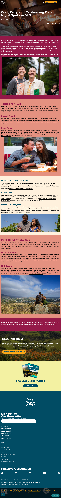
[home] (3, 2)
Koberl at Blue (26, 132)
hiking (53, 270)
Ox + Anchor (50, 134)
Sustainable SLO (5, 449)
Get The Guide (51, 2)
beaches (10, 272)
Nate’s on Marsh (6, 135)
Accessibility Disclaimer (7, 461)
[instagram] (30, 473)
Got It (3, 494)
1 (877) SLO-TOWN (6, 464)
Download (29, 386)
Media (2, 452)
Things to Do (6, 426)
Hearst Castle (16, 256)
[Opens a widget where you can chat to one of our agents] (55, 495)
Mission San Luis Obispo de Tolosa (31, 256)
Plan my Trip (6, 429)
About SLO (5, 436)
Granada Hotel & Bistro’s (22, 122)
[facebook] (2, 473)
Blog (2, 442)
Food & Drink (6, 431)
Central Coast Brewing (8, 195)
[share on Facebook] (52, 23)
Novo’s (51, 118)
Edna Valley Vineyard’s (18, 207)
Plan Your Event (5, 447)
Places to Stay (6, 433)
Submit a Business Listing (8, 454)
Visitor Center (6, 438)
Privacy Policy (5, 459)
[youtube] (44, 473)
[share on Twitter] (55, 23)
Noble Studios (25, 484)
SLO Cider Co (25, 197)
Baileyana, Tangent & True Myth (32, 209)
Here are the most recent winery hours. (21, 188)
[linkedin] (16, 473)
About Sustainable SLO (13, 352)
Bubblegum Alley (38, 260)
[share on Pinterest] (48, 23)
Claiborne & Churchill (23, 212)
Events (3, 445)
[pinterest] (59, 473)
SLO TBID (3, 457)
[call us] (43, 2)
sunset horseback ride (36, 273)
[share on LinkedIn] (59, 23)
